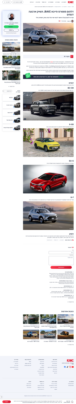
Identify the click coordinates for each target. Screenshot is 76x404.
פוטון (51, 61)
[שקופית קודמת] (71, 106)
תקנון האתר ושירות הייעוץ (52, 367)
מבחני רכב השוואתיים (53, 385)
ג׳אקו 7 (42, 365)
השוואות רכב (16, 361)
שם (73, 250)
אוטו (73, 6)
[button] (17, 2)
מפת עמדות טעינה (41, 385)
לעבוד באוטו (55, 371)
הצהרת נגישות (54, 365)
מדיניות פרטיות (54, 361)
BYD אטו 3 (42, 367)
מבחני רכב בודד (54, 383)
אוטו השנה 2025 (28, 363)
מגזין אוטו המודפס (28, 365)
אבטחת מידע (54, 363)
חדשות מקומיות (58, 6)
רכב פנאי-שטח (49, 240)
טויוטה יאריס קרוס (41, 371)
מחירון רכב (16, 365)
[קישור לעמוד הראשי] (71, 2)
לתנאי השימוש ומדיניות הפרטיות (29, 402)
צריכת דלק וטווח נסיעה (14, 367)
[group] (48, 106)
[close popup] (55, 390)
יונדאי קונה (42, 361)
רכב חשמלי (56, 240)
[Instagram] (70, 367)
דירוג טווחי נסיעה (41, 389)
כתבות (69, 6)
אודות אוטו (55, 369)
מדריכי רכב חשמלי (40, 387)
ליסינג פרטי (29, 387)
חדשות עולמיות (71, 385)
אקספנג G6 (42, 363)
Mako (30, 361)
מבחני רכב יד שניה (53, 387)
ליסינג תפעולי (28, 385)
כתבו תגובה (71, 255)
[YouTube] (73, 367)
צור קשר (55, 373)
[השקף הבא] (25, 106)
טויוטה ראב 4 (41, 375)
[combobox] (7, 91)
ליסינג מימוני (29, 383)
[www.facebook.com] (65, 367)
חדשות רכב (64, 6)
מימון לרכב (16, 369)
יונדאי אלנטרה (41, 369)
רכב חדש (16, 363)
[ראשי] (70, 360)
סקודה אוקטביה (41, 373)
